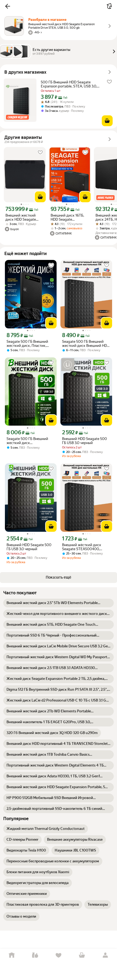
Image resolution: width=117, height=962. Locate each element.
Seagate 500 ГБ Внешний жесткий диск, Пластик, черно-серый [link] (27, 344)
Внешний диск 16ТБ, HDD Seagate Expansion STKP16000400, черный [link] (67, 217)
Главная (11, 955)
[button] (7, 6)
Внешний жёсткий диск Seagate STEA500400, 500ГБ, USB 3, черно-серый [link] (84, 547)
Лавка (35, 955)
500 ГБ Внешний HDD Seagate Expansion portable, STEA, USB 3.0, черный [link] (69, 84)
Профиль (105, 955)
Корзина (82, 955)
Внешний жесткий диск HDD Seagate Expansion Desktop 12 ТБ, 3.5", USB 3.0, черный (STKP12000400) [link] (22, 217)
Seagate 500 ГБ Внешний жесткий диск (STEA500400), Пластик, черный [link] (27, 441)
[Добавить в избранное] (109, 82)
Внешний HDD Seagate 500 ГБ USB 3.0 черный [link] (84, 441)
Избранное (58, 955)
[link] (58, 603)
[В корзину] (107, 121)
